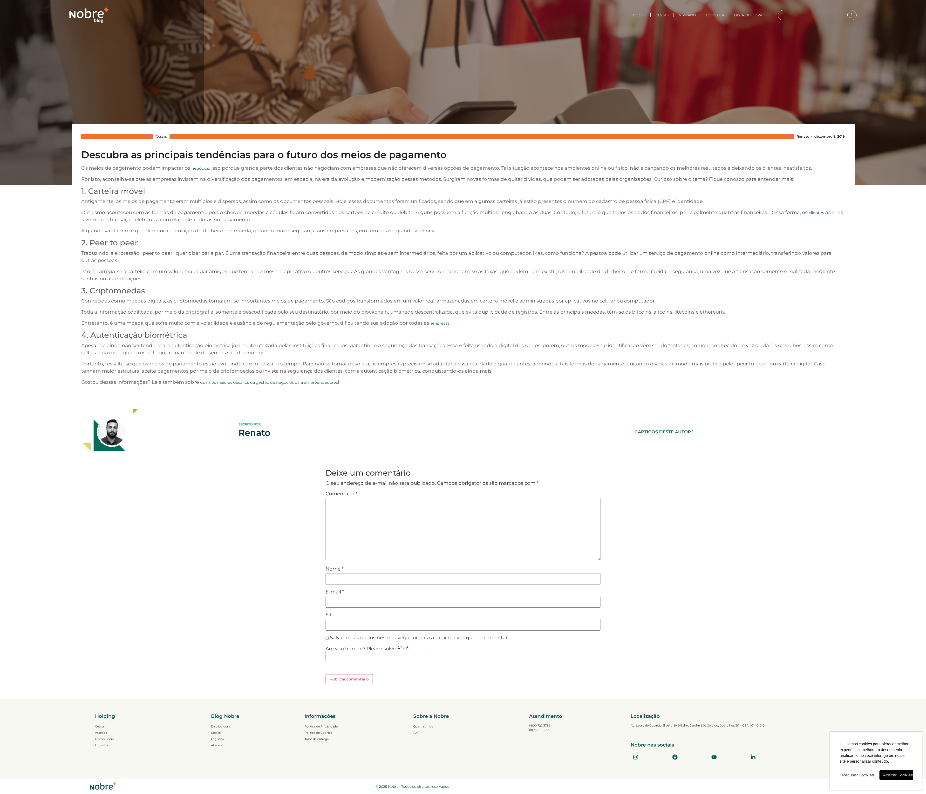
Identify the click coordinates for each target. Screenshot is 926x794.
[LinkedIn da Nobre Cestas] (753, 757)
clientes (816, 212)
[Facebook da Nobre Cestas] (675, 757)
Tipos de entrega (317, 739)
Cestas (662, 15)
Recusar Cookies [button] (858, 775)
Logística (715, 15)
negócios (200, 168)
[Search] (850, 15)
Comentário (342, 493)
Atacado (687, 15)
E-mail (335, 591)
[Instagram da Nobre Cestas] (635, 757)
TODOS (639, 15)
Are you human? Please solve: (362, 649)
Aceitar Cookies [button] (898, 775)
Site (330, 614)
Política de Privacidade (321, 726)
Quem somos (423, 726)
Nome (335, 568)
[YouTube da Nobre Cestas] (714, 757)
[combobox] (812, 15)
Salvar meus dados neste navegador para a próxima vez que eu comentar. (419, 637)
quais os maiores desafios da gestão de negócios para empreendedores (269, 382)
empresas (439, 323)
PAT (416, 732)
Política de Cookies (318, 732)
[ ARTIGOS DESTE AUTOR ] (664, 432)
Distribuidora (748, 15)
